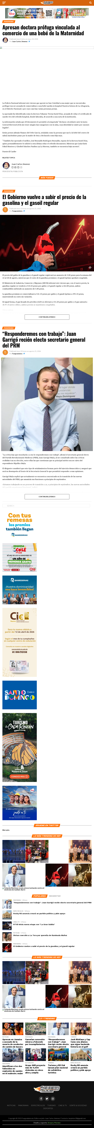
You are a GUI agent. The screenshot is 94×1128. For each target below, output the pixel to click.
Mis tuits (5, 830)
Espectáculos (38, 1105)
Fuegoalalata (17, 211)
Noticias (11, 1105)
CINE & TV (62, 1105)
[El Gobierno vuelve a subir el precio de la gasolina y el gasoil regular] (57, 875)
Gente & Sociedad (78, 1105)
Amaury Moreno (54, 1123)
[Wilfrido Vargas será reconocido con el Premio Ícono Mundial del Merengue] (37, 851)
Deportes (48, 1108)
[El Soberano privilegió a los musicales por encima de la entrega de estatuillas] (13, 851)
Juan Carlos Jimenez (20, 41)
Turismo (51, 1105)
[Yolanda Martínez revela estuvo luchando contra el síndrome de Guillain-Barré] (24, 889)
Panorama (23, 1105)
